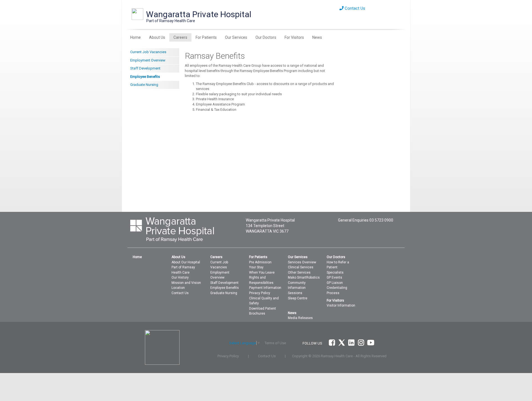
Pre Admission (260, 262)
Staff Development (145, 68)
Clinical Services (300, 267)
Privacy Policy (259, 293)
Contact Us (354, 8)
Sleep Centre (297, 298)
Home (135, 37)
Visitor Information (341, 305)
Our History (180, 277)
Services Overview (302, 262)
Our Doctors (265, 37)
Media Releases (300, 318)
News (317, 37)
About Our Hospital (186, 262)
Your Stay (256, 267)
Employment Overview (147, 60)
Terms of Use (275, 343)
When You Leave (262, 272)
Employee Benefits (145, 76)
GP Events (334, 277)
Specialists (335, 272)
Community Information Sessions (297, 288)
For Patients (206, 37)
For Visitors (294, 37)
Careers (180, 37)
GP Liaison (335, 283)
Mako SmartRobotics (304, 277)
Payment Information (265, 288)
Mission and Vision (186, 283)
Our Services (236, 37)
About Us (157, 37)
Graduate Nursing (144, 85)
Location (178, 288)
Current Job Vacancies (148, 52)
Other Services (299, 272)
